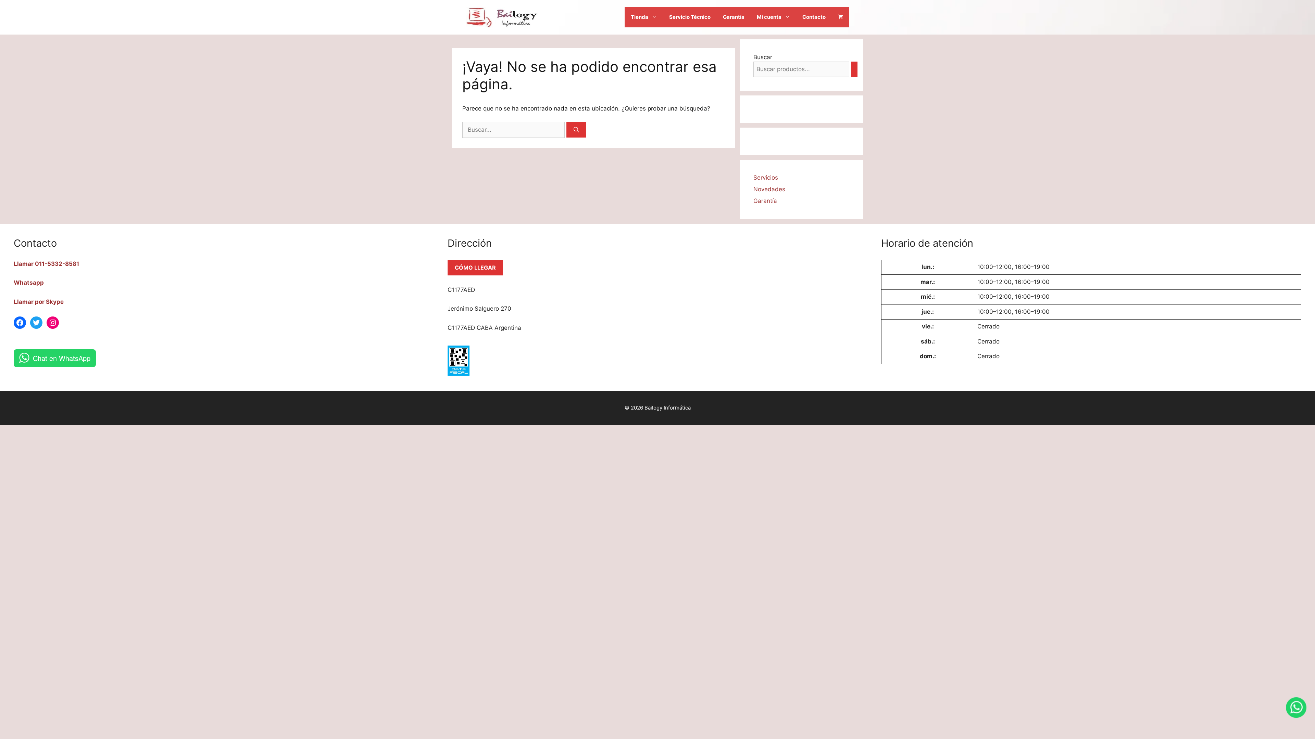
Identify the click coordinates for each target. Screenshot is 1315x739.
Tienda (639, 17)
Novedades (769, 189)
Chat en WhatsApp (61, 358)
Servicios (765, 177)
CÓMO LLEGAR (475, 267)
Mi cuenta (769, 17)
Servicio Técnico (690, 17)
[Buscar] (576, 130)
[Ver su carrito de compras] (840, 17)
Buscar (762, 57)
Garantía (733, 17)
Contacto (814, 17)
